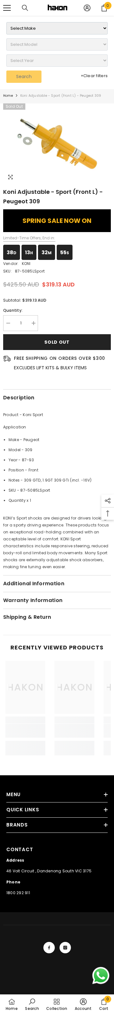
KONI (26, 263)
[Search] (25, 8)
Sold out (57, 342)
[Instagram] (65, 947)
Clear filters (94, 76)
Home (8, 95)
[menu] (7, 8)
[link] (25, 731)
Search (24, 76)
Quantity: (12, 310)
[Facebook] (49, 947)
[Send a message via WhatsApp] (101, 976)
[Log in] (87, 8)
